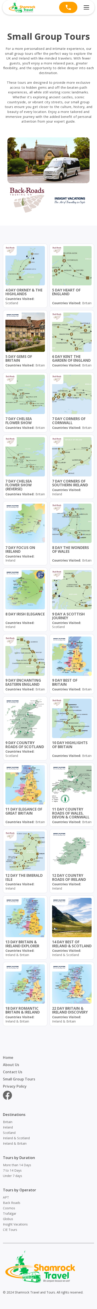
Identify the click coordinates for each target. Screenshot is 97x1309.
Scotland (9, 1132)
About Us (11, 1064)
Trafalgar (9, 1213)
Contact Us (12, 1071)
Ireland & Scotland (16, 1138)
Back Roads (11, 1203)
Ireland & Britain (15, 1143)
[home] (22, 7)
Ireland (8, 1127)
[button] (85, 7)
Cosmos (9, 1208)
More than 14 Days (17, 1165)
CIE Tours (10, 1229)
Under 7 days (12, 1176)
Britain (7, 1122)
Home (8, 1057)
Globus (8, 1219)
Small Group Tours (19, 1079)
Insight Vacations (15, 1224)
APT (6, 1197)
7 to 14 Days (12, 1170)
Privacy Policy (15, 1086)
